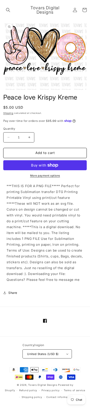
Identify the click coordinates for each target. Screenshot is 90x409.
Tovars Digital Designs (42, 384)
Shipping (8, 113)
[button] (8, 10)
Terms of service (74, 390)
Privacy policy (51, 390)
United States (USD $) (43, 354)
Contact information (59, 397)
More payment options (45, 175)
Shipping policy (32, 397)
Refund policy (28, 390)
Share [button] (12, 292)
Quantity (9, 128)
